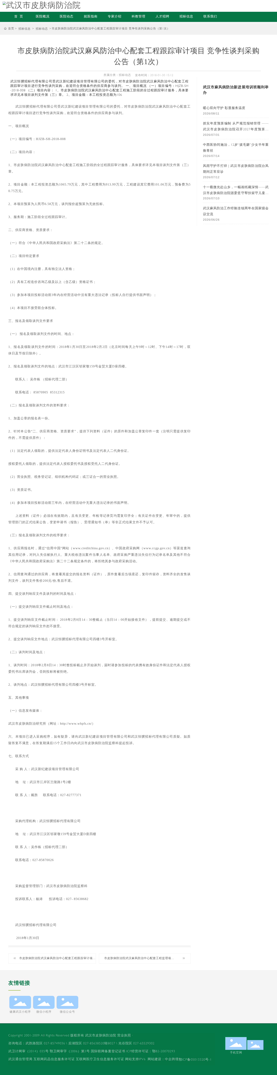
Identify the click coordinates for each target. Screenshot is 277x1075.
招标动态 (42, 29)
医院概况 (42, 16)
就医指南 (91, 16)
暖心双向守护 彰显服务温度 (224, 108)
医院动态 (66, 16)
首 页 (18, 16)
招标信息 (186, 16)
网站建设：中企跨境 (163, 1059)
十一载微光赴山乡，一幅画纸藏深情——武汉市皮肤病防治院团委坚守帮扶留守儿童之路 (236, 193)
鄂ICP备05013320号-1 (195, 1060)
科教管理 (138, 16)
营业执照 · (125, 1035)
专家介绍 (114, 16)
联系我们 (210, 16)
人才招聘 (162, 16)
